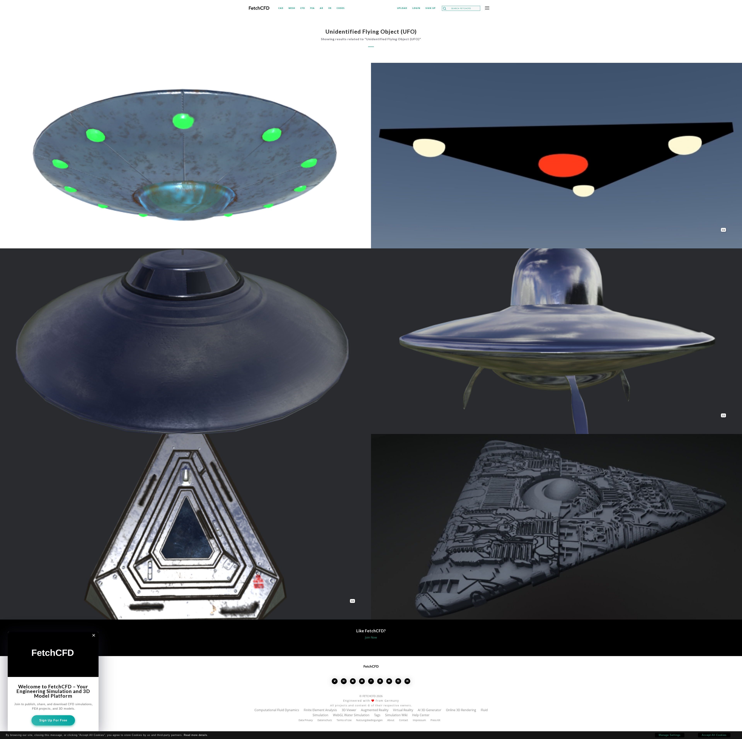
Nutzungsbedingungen (369, 720)
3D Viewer (349, 710)
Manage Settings (670, 735)
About (390, 720)
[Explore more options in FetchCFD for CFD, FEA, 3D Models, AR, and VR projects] (486, 8)
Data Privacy (306, 720)
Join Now (371, 637)
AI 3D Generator (429, 710)
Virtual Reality (403, 710)
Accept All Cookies (714, 735)
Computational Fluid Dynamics (276, 710)
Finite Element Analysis (320, 710)
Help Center (421, 715)
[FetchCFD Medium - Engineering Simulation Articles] (344, 681)
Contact (403, 720)
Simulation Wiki (396, 715)
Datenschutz (324, 720)
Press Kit (435, 720)
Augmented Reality (374, 710)
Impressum (419, 720)
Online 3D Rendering (461, 710)
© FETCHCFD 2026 (371, 696)
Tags (377, 715)
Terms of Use (344, 720)
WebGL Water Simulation (351, 715)
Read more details (195, 735)
